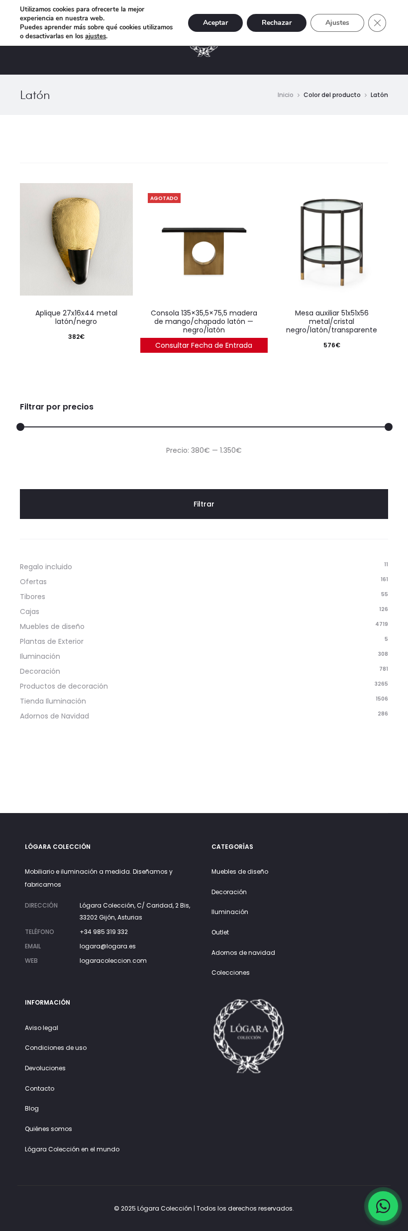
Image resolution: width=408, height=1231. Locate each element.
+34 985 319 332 (104, 931)
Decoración (40, 671)
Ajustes (337, 22)
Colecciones (230, 972)
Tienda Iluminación (53, 701)
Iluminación (40, 656)
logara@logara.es (108, 946)
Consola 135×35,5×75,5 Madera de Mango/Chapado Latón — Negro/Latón (204, 321)
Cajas (29, 611)
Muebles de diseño (52, 626)
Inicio (286, 95)
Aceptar (215, 22)
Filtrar (204, 504)
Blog (32, 1108)
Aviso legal (41, 1028)
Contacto (39, 1088)
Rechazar (277, 22)
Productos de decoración (64, 686)
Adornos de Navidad (54, 716)
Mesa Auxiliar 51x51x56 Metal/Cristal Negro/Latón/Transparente (331, 321)
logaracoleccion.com (113, 960)
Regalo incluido (46, 567)
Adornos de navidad (243, 952)
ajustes (95, 36)
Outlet (220, 932)
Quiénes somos (48, 1129)
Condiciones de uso (56, 1047)
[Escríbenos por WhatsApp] (383, 1206)
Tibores (32, 597)
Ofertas (33, 582)
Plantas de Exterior (52, 641)
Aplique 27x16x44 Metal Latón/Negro (76, 317)
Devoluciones (45, 1068)
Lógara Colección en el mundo (72, 1149)
